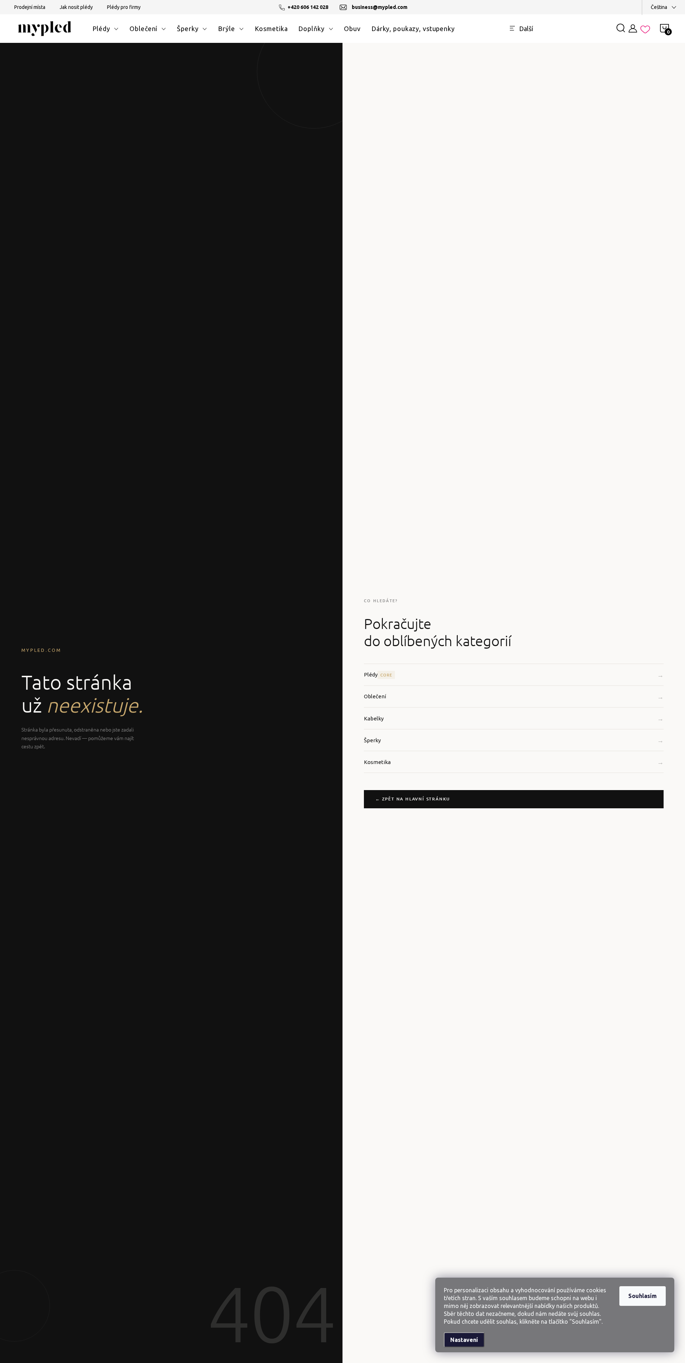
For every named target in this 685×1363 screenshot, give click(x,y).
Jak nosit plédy (76, 7)
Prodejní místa (29, 7)
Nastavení (464, 1340)
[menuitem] (105, 28)
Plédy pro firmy (124, 7)
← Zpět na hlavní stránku (412, 799)
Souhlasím (642, 1296)
